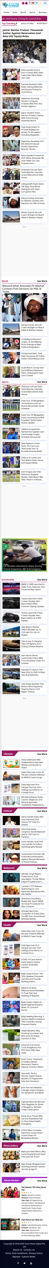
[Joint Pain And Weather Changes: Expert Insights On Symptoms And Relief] (11, 1092)
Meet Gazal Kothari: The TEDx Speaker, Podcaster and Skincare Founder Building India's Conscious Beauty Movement (32, 977)
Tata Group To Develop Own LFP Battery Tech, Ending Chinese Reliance (32, 644)
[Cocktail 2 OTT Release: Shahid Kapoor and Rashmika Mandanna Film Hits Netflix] (11, 889)
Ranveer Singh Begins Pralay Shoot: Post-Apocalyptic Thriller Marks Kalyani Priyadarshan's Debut (33, 878)
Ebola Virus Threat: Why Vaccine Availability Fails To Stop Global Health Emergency (32, 1120)
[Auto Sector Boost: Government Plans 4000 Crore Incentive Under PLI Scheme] (11, 660)
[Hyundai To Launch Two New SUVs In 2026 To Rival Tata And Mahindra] (11, 674)
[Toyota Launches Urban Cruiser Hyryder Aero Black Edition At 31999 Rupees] (11, 617)
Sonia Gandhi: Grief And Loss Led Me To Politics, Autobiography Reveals (32, 844)
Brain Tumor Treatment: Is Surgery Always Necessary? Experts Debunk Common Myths (32, 1063)
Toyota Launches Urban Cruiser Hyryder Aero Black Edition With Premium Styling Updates (32, 602)
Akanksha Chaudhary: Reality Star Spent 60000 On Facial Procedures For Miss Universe (32, 902)
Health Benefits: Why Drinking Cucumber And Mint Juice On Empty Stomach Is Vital (32, 1034)
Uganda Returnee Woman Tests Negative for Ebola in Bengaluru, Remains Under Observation (33, 1105)
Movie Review (11, 1180)
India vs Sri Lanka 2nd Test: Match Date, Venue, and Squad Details (32, 460)
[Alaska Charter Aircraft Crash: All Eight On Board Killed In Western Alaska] (11, 217)
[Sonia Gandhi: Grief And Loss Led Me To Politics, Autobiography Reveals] (11, 845)
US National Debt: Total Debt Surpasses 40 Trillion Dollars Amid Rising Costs (33, 356)
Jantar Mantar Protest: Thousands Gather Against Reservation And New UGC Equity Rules (23, 33)
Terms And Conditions (16, 1253)
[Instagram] (41, 3)
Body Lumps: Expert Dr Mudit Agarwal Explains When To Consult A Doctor (31, 1006)
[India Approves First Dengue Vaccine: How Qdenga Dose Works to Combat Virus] (11, 788)
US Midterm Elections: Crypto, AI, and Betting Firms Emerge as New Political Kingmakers (31, 343)
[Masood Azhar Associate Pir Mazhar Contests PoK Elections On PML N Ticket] (11, 202)
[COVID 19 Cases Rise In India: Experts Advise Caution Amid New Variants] (11, 964)
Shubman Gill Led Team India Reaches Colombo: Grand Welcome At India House (32, 173)
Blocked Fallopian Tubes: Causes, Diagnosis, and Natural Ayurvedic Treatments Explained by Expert (32, 801)
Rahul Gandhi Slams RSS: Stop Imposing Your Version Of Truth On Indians (32, 821)
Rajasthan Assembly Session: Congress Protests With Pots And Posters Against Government (31, 102)
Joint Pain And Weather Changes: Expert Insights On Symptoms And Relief (32, 1090)
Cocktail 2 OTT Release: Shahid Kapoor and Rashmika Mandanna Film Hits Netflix (33, 890)
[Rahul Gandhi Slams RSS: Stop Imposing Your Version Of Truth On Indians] (11, 820)
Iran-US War (27, 23)
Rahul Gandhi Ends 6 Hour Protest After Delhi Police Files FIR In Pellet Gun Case (32, 74)
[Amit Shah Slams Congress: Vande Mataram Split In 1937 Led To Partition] (11, 832)
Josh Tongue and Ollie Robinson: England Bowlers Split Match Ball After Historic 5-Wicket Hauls (32, 475)
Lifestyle (8, 753)
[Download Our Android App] (23, 3)
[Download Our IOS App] (26, 3)
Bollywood (9, 867)
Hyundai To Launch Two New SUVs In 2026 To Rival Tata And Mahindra (33, 672)
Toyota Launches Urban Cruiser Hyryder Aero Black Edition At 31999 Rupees (32, 616)
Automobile (8, 579)
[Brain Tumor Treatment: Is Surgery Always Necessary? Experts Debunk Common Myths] (11, 1063)
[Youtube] (33, 3)
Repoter (16, 1256)
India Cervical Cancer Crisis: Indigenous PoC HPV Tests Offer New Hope (31, 1049)
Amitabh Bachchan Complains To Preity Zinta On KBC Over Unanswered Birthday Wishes (33, 915)
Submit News (28, 1256)
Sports (32, 12)
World (23, 12)
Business (43, 12)
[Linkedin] (45, 3)
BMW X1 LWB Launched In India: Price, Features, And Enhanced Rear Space (33, 587)
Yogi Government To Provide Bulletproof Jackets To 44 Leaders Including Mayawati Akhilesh (30, 131)
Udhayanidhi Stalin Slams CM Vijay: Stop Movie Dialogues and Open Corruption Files (32, 188)
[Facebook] (29, 3)
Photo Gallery (11, 1145)
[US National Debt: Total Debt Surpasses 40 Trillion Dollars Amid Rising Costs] (11, 358)
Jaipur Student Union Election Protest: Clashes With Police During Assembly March (32, 116)
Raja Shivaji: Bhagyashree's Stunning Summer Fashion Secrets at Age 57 (33, 1166)
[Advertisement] (24, 252)
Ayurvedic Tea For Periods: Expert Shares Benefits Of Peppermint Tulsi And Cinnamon (32, 1077)
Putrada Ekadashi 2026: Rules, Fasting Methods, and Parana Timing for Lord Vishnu (32, 88)
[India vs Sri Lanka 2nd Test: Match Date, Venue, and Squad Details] (11, 462)
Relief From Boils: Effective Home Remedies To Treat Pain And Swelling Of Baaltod (32, 992)
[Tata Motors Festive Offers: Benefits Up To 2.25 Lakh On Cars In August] (11, 631)
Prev (5, 564)
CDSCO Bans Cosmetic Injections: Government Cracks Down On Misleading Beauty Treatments (31, 1134)
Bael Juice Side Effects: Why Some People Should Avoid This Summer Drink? (33, 1154)
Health (7, 924)
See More (42, 281)
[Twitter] (36, 3)
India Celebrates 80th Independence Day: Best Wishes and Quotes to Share (32, 763)
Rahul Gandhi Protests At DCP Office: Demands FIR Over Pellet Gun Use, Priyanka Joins (32, 159)
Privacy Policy (36, 1253)
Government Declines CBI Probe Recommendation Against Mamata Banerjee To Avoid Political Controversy (33, 858)
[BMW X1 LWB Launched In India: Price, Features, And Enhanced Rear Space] (11, 588)
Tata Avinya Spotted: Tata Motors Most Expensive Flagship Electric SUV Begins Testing (32, 688)
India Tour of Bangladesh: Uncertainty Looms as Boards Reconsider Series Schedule (32, 404)
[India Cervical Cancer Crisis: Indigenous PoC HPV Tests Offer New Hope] (11, 1049)
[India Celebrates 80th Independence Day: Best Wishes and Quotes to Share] (11, 763)
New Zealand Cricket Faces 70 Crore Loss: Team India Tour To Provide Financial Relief (31, 447)
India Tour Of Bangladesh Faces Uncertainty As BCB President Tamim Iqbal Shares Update (32, 419)
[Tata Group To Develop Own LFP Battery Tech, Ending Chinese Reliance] (11, 645)
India (14, 12)
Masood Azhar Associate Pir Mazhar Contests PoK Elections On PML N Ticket (33, 201)
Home (6, 12)
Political (8, 810)
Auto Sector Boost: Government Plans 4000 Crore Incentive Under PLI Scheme (32, 659)
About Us (17, 1249)
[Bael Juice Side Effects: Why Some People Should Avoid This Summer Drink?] (11, 1155)
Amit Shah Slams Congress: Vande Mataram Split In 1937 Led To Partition (33, 833)
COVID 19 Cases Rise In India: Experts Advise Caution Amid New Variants (31, 963)
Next (44, 564)
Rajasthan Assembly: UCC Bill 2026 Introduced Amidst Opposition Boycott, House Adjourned (32, 145)
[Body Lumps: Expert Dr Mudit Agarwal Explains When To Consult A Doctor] (11, 1006)
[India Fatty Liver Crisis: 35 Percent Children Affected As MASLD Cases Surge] (11, 775)
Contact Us (29, 1249)
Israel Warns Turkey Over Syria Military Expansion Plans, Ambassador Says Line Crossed (32, 371)
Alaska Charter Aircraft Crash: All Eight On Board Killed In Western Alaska (32, 215)
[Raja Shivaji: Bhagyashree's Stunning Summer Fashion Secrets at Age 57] (11, 1167)
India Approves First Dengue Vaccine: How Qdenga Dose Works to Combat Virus (31, 788)
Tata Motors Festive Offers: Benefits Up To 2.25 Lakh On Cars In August (31, 631)
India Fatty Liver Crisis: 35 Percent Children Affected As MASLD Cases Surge (32, 775)
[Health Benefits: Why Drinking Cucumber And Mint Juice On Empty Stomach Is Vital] (11, 1035)
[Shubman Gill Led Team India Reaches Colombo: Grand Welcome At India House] (11, 174)
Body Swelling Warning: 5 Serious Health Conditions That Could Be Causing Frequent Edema (33, 1020)
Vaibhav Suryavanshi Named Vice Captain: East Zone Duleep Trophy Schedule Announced (32, 433)
